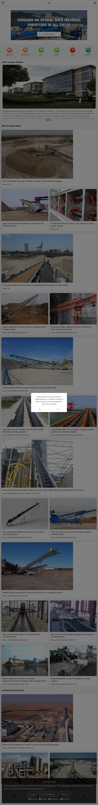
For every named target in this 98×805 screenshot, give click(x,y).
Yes (58, 409)
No (40, 409)
